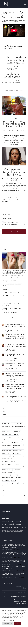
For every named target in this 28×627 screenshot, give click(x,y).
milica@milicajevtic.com (17, 596)
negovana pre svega (18, 456)
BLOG (12, 132)
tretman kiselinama (8, 477)
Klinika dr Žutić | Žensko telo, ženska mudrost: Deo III (13, 574)
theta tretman (6, 475)
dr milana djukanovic (18, 426)
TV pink (18, 477)
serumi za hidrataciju (18, 466)
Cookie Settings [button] (7, 623)
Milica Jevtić (20, 20)
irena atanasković (15, 442)
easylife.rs (17, 431)
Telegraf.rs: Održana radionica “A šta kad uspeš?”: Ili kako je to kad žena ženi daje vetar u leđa (15, 336)
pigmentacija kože (8, 458)
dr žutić (19, 429)
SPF (4, 472)
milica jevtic (6, 453)
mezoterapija (6, 450)
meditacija (6, 447)
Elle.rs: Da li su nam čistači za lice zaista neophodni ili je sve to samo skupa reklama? (15, 386)
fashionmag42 (13, 434)
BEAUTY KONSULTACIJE (10, 313)
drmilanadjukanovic (8, 429)
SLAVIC (23, 603)
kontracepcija (6, 445)
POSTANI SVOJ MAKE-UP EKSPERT (13, 296)
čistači (22, 483)
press (17, 464)
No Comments (13, 21)
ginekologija (17, 437)
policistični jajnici (7, 464)
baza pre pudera (17, 423)
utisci (13, 480)
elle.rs (4, 434)
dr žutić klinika (7, 431)
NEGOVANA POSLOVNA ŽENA (12, 293)
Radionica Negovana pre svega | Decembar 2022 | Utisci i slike (14, 560)
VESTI (17, 132)
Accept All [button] (17, 623)
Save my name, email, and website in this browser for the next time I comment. (13, 224)
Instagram (22, 600)
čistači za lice (6, 485)
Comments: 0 (11, 69)
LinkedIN (23, 601)
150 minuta (5, 423)
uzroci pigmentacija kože (10, 483)
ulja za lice (5, 480)
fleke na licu (6, 437)
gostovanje (6, 439)
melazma (15, 447)
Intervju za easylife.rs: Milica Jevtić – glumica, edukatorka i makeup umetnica (15, 326)
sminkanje (16, 469)
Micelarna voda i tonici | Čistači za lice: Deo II (14, 567)
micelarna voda (18, 450)
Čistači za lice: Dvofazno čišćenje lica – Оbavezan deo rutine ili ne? (14, 375)
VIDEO (5, 21)
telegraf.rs (11, 472)
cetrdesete (6, 426)
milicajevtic (16, 453)
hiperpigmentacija (17, 439)
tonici (15, 475)
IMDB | (18, 603)
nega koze (6, 456)
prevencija (6, 466)
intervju (5, 442)
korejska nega (18, 445)
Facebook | (16, 601)
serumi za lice (6, 469)
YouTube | (15, 600)
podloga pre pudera (8, 461)
